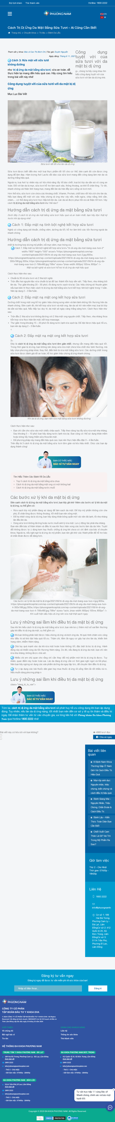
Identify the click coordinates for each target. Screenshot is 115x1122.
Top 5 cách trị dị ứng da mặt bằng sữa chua (37, 481)
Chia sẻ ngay (105, 737)
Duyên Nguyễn (61, 52)
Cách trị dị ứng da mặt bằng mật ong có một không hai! (43, 484)
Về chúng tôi (7, 1031)
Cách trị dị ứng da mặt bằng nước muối (35, 487)
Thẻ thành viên (32, 3)
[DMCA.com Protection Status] (55, 1118)
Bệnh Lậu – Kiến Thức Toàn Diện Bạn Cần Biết (101, 821)
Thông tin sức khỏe (69, 1035)
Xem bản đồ (9, 1059)
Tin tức (5, 1038)
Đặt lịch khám (15, 3)
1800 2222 (102, 3)
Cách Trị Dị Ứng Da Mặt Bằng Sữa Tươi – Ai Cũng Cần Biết (52, 27)
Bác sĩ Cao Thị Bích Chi (34, 52)
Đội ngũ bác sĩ (8, 1035)
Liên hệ (64, 1031)
